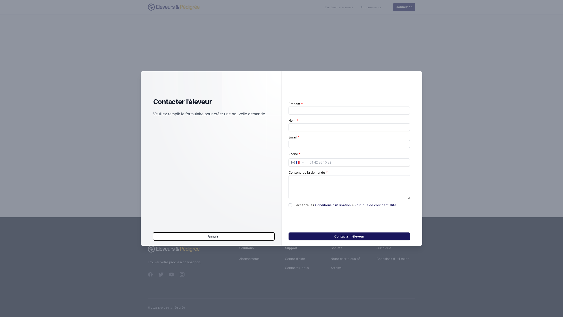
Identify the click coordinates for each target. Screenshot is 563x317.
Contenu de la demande (307, 172)
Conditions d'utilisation (333, 205)
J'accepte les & (345, 205)
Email (293, 137)
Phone (293, 154)
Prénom (294, 104)
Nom (292, 120)
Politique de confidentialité (375, 205)
